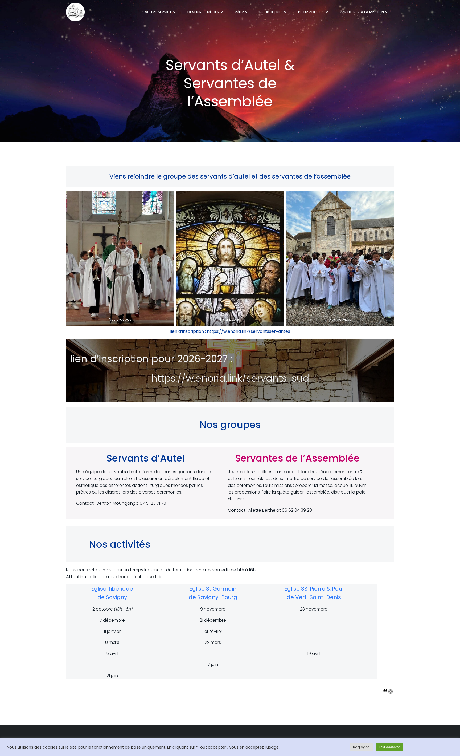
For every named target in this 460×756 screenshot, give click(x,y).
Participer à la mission (362, 12)
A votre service (156, 12)
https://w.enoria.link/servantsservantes (248, 331)
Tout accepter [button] (389, 747)
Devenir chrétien (203, 12)
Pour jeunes (271, 12)
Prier (239, 12)
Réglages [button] (361, 747)
